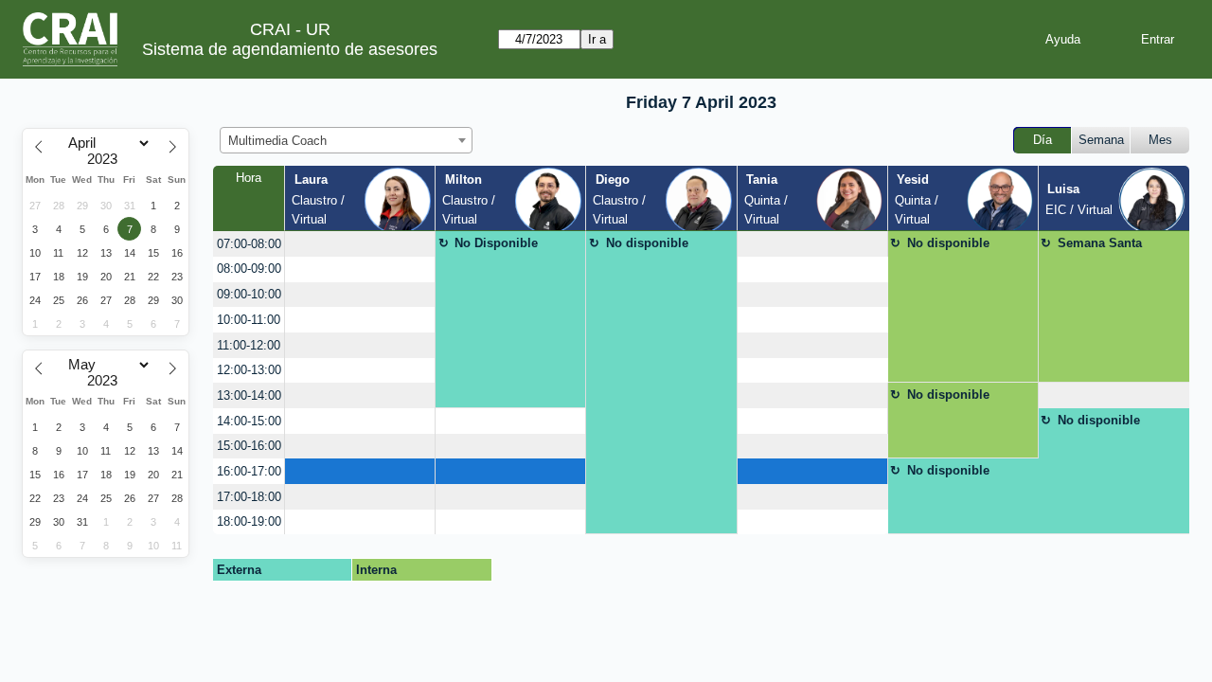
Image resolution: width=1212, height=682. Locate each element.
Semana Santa (1100, 243)
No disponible (647, 243)
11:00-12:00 (248, 345)
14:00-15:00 (249, 421)
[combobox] (346, 140)
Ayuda (1062, 39)
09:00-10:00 (249, 294)
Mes (1160, 140)
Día (1042, 140)
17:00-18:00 (249, 497)
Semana (1101, 140)
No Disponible (496, 243)
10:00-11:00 (248, 320)
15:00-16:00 (249, 446)
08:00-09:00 (249, 268)
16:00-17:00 (249, 471)
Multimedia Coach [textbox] (277, 141)
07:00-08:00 (249, 244)
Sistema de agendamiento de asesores (289, 49)
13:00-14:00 (249, 395)
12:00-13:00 (249, 370)
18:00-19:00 (249, 521)
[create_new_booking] (360, 244)
